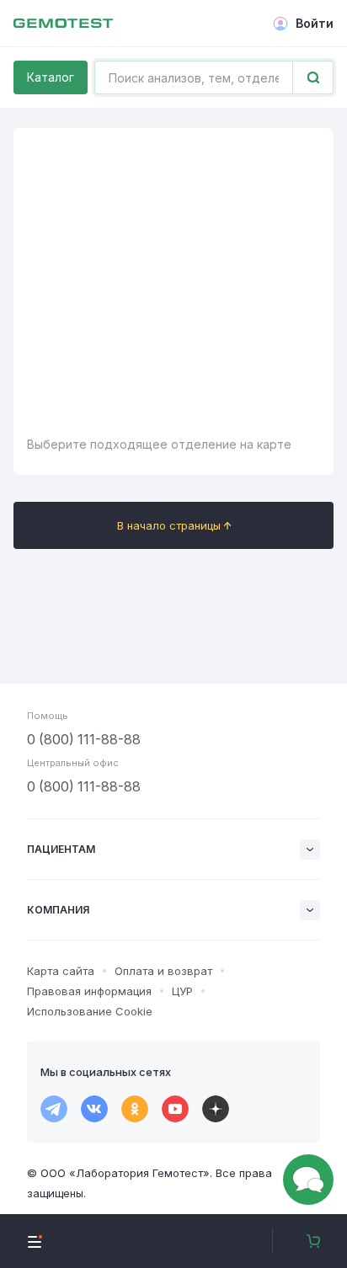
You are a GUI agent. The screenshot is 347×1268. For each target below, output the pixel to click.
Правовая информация (89, 991)
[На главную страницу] (63, 23)
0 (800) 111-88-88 (84, 739)
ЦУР (182, 991)
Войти (315, 23)
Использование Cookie (89, 1011)
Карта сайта (60, 971)
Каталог (50, 77)
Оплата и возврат (163, 971)
